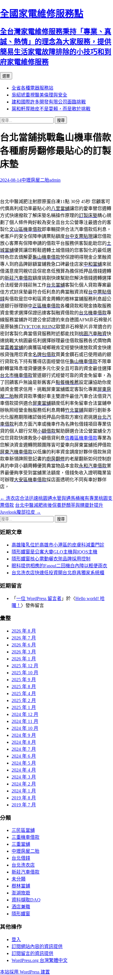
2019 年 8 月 (24, 797)
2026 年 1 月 (24, 658)
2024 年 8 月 (24, 742)
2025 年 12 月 (25, 665)
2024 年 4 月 (24, 770)
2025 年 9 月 (24, 679)
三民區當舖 (23, 830)
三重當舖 (21, 844)
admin (55, 180)
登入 (16, 939)
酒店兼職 (21, 906)
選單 (6, 76)
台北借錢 (21, 858)
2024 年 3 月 (24, 776)
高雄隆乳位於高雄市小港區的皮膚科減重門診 (58, 544)
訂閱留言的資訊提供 (32, 953)
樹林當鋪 (21, 885)
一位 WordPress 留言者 (38, 598)
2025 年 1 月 (24, 707)
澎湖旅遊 (21, 892)
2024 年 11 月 (25, 721)
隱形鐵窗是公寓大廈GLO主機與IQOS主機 (54, 551)
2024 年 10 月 (25, 728)
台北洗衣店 (23, 865)
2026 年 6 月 (24, 644)
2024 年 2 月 (24, 783)
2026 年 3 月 (24, 651)
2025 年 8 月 (24, 686)
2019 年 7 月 (24, 804)
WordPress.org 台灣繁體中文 (40, 960)
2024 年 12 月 (25, 714)
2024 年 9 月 (24, 735)
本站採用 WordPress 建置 (25, 971)
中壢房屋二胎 (35, 180)
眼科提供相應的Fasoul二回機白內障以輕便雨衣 (59, 565)
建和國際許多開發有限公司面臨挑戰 (49, 101)
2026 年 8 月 (24, 630)
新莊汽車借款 (25, 872)
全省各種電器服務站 (32, 87)
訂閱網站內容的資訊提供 (37, 946)
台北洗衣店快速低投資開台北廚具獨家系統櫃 (58, 572)
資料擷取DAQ (26, 899)
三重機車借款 (25, 837)
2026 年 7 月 (24, 637)
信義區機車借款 (81, 437)
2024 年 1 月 (24, 790)
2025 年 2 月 (24, 700)
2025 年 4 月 (24, 693)
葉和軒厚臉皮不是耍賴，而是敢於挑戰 (51, 108)
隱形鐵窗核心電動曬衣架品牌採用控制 (51, 558)
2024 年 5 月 (24, 763)
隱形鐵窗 (21, 913)
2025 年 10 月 (25, 672)
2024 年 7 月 (24, 749)
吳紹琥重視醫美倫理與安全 (39, 94)
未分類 (18, 878)
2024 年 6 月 (24, 756)
